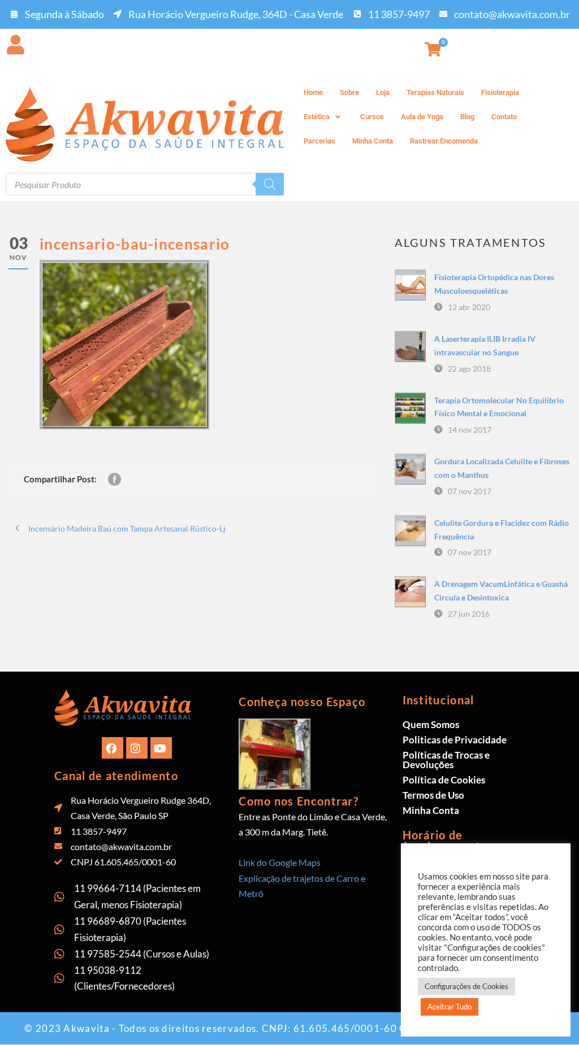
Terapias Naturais (435, 92)
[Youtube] (161, 748)
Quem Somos (431, 724)
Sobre (349, 92)
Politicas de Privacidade (455, 740)
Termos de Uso (433, 795)
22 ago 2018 (469, 368)
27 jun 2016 (469, 614)
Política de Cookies (444, 780)
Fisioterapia (500, 92)
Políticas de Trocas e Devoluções (446, 759)
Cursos (372, 116)
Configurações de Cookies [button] (466, 986)
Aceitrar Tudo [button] (449, 1006)
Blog (467, 116)
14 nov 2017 (469, 429)
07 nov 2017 (469, 491)
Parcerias (319, 141)
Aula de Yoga (422, 116)
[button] (323, 116)
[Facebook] (112, 748)
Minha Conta (372, 141)
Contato (504, 116)
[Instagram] (137, 748)
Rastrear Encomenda (444, 141)
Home (313, 92)
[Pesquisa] (270, 184)
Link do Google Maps (280, 862)
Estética (317, 116)
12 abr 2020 (469, 307)
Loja (383, 92)
